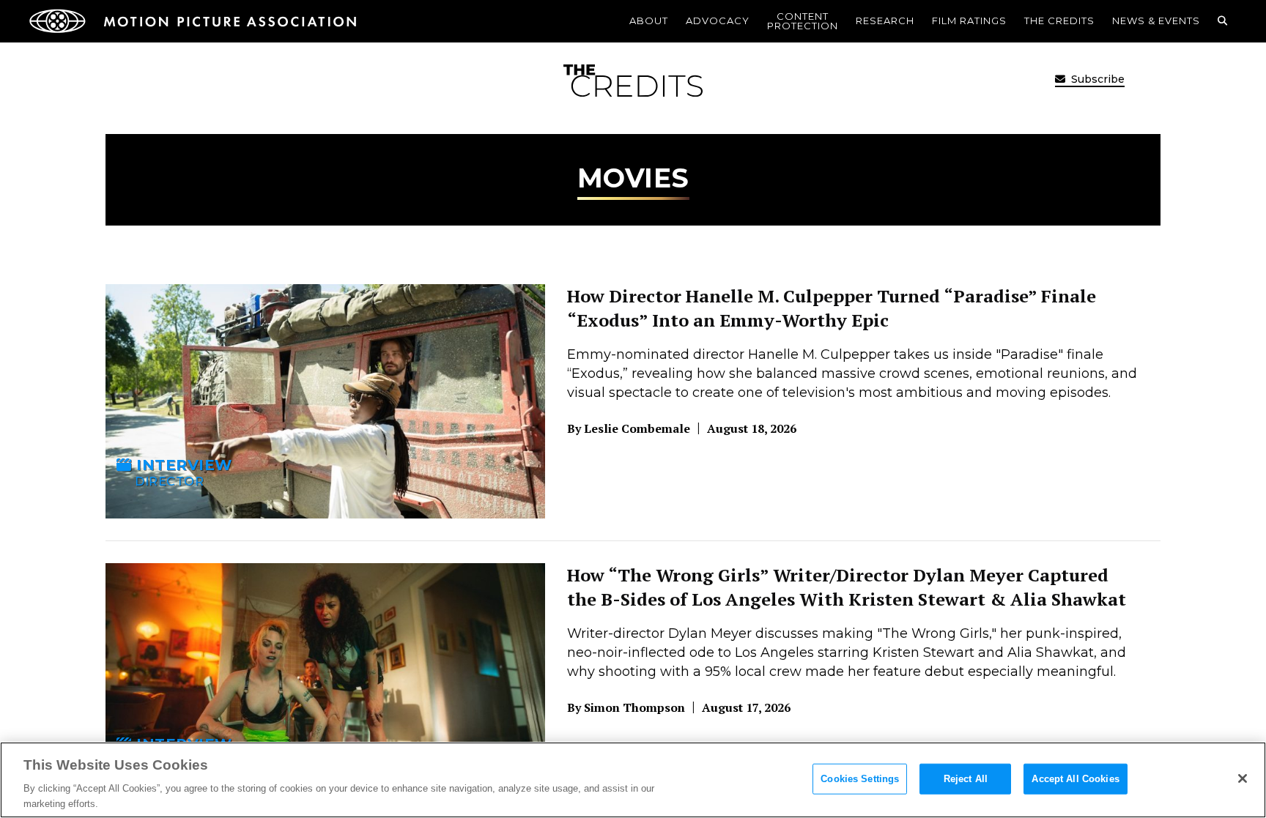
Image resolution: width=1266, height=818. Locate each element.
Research (885, 20)
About (648, 20)
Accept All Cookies (1075, 778)
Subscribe (1096, 79)
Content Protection (802, 20)
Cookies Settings (860, 778)
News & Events (1156, 20)
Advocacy (717, 20)
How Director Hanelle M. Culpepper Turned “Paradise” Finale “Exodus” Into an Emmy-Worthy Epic (831, 308)
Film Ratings (969, 20)
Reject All (966, 778)
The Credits (1059, 20)
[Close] (1242, 778)
